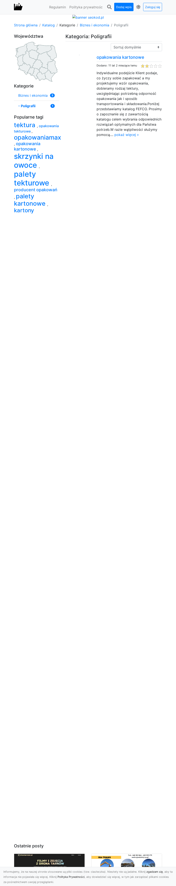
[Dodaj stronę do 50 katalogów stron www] (88, 17)
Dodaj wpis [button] (124, 7)
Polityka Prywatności (71, 876)
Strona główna (26, 25)
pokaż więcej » (126, 135)
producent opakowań (35, 189)
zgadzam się (154, 871)
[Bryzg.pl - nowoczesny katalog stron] (18, 7)
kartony (24, 210)
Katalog (48, 25)
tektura (25, 125)
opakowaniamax (37, 137)
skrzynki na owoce (34, 160)
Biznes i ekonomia (94, 25)
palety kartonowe (30, 199)
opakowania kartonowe (120, 57)
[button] (109, 7)
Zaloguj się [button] (152, 7)
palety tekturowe (32, 178)
